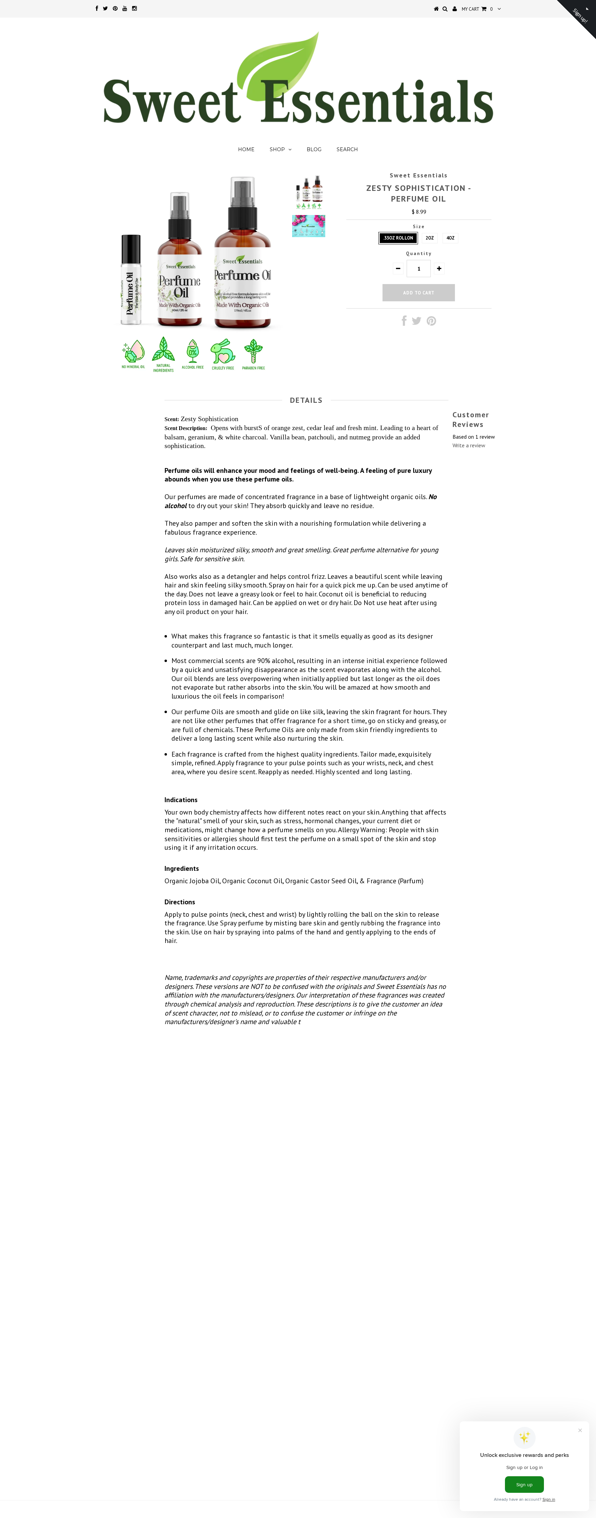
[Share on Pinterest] (431, 322)
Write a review (469, 445)
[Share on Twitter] (416, 322)
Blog (314, 149)
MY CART (477, 9)
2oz (430, 238)
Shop (277, 149)
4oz (450, 238)
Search (347, 149)
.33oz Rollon (398, 238)
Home (246, 149)
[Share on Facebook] (404, 322)
